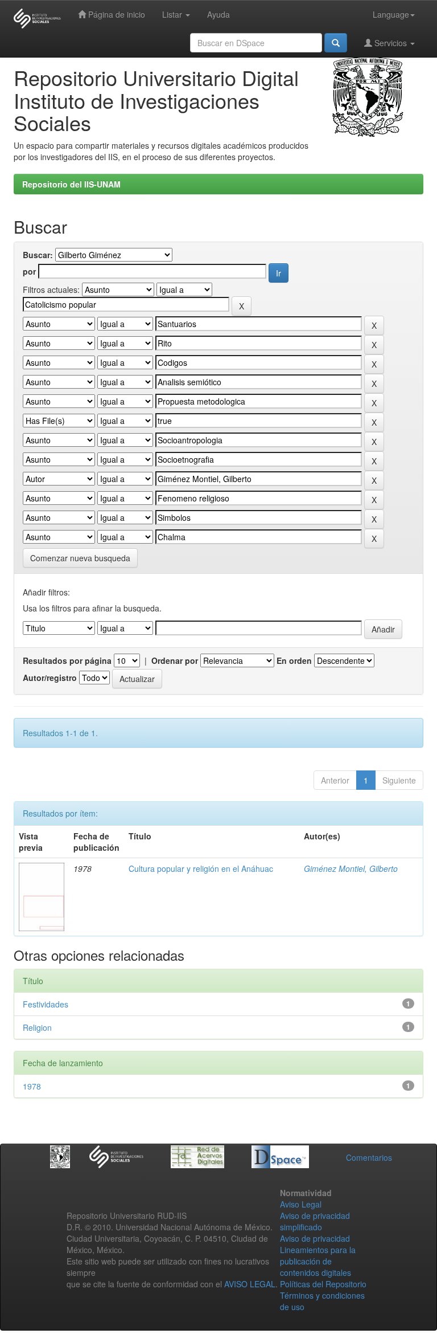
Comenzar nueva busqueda (80, 558)
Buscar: (38, 254)
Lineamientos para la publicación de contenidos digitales (318, 1261)
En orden (294, 660)
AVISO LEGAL (249, 1284)
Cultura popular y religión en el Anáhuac (201, 868)
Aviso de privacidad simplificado (315, 1221)
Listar (173, 14)
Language (391, 14)
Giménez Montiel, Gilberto (351, 868)
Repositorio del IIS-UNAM (71, 184)
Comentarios (369, 1157)
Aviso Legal (300, 1204)
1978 (32, 1086)
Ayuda (218, 14)
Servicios (390, 42)
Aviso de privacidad (315, 1238)
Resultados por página (67, 660)
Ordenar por (174, 660)
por (29, 271)
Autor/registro (50, 677)
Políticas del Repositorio (323, 1284)
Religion (37, 1027)
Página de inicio (115, 14)
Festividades (45, 1004)
